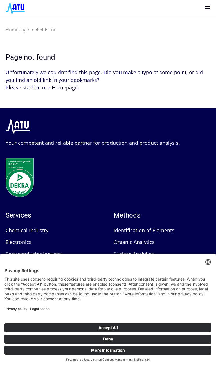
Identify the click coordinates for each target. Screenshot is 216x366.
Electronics (19, 242)
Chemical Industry (27, 230)
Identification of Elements (144, 230)
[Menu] (207, 8)
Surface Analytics (134, 253)
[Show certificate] (20, 171)
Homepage (17, 29)
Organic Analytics (134, 242)
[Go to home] (15, 7)
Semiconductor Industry (34, 253)
